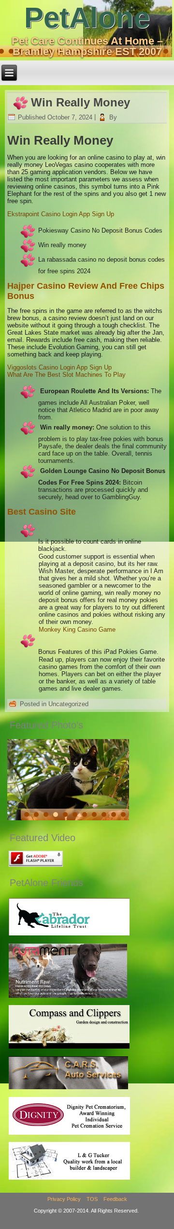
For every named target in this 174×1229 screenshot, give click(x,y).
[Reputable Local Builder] (69, 1179)
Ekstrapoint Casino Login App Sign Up (60, 214)
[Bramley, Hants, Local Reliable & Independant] (68, 1088)
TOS (92, 1199)
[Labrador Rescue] (69, 935)
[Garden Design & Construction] (69, 1048)
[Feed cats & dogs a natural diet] (68, 997)
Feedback (115, 1199)
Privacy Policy (64, 1199)
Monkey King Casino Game (77, 629)
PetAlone (87, 17)
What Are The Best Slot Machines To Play (66, 374)
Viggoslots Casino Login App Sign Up (59, 367)
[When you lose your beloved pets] (69, 1134)
